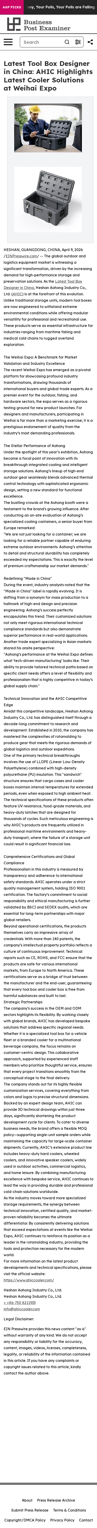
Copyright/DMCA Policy (25, 1520)
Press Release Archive (56, 1500)
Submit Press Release (29, 1510)
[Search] (67, 42)
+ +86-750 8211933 (20, 1302)
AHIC (17, 294)
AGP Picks (12, 7)
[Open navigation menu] (8, 42)
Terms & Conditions (69, 1510)
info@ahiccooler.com (22, 1309)
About (27, 1500)
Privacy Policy (62, 1520)
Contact (86, 1520)
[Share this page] (90, 42)
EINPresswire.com (21, 256)
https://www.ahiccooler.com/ (29, 1280)
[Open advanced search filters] (77, 42)
